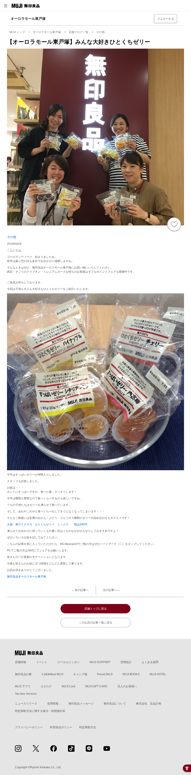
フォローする (165, 18)
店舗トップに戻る (95, 608)
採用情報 (52, 703)
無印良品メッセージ (81, 703)
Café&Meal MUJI (52, 674)
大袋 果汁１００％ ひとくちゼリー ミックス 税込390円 (47, 524)
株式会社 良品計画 (148, 703)
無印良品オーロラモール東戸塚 (26, 576)
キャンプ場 (80, 674)
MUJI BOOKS (131, 674)
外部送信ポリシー (61, 727)
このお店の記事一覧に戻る (95, 622)
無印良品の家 (23, 674)
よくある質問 (150, 662)
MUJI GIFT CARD (96, 686)
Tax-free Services (26, 693)
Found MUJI (105, 674)
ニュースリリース (26, 703)
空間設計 (126, 662)
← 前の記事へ (80, 590)
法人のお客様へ (127, 686)
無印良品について (115, 703)
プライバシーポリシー (29, 727)
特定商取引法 (87, 727)
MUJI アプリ (23, 686)
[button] (5, 5)
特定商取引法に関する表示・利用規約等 (40, 711)
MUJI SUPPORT (100, 662)
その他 (11, 237)
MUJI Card (68, 686)
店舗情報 (20, 662)
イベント (41, 662)
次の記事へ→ (111, 590)
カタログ (46, 686)
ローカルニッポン (68, 662)
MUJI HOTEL (158, 674)
